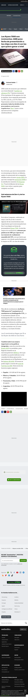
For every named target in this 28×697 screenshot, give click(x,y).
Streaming (4, 597)
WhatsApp (8, 572)
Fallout (21, 29)
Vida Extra (16, 639)
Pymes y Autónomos (19, 669)
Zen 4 (12, 108)
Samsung (17, 606)
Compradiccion (5, 672)
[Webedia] (24, 1)
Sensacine (17, 647)
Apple (3, 606)
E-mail (22, 71)
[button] (12, 82)
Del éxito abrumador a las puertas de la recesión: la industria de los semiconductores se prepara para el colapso (14, 301)
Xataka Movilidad (18, 603)
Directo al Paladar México (6, 687)
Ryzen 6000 (5, 348)
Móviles (16, 600)
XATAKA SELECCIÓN (13, 5)
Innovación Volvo (16, 15)
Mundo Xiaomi (5, 646)
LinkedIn (9, 575)
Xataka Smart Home (6, 644)
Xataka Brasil (5, 682)
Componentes (19, 408)
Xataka (3, 637)
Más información (5, 695)
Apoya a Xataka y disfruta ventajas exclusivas (14, 585)
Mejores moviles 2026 (18, 548)
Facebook (13, 71)
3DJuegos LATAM (18, 679)
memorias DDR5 (20, 179)
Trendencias (5, 667)
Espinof (16, 649)
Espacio (4, 600)
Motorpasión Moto (18, 659)
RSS (3, 575)
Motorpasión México (19, 686)
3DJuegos (16, 637)
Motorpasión (17, 657)
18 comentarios (7, 71)
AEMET (4, 29)
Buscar (26, 623)
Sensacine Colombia (19, 684)
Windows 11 (17, 612)
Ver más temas (6, 617)
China (10, 29)
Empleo (4, 612)
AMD (27, 408)
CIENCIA (22, 5)
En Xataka (5, 296)
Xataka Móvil (5, 639)
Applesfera (4, 642)
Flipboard (19, 71)
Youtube (17, 572)
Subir (22, 629)
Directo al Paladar (6, 657)
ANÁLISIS (3, 5)
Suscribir (23, 560)
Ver (14, 479)
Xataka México (5, 679)
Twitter (16, 71)
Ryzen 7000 (14, 228)
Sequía (15, 29)
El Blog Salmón (18, 667)
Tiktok (12, 575)
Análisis (16, 597)
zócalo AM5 (20, 177)
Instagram (20, 572)
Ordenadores (10, 408)
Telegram (23, 572)
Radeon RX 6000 (8, 361)
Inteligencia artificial (7, 609)
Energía (4, 603)
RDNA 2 (16, 353)
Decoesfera (4, 669)
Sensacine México (18, 682)
